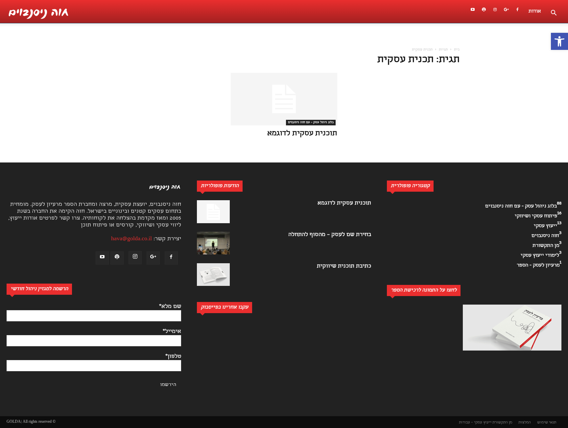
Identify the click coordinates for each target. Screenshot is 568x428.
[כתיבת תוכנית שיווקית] (213, 274)
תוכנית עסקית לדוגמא (302, 134)
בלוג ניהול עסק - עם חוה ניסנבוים (311, 122)
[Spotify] (484, 11)
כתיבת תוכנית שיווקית (344, 266)
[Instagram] (495, 11)
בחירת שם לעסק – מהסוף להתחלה (329, 235)
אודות (535, 11)
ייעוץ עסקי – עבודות (475, 422)
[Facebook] (517, 11)
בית (457, 50)
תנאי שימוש (546, 422)
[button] (559, 41)
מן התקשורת (502, 422)
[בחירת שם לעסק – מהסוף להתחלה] (213, 243)
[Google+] (506, 11)
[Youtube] (473, 11)
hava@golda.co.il (131, 239)
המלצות (524, 422)
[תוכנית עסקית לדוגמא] (284, 99)
